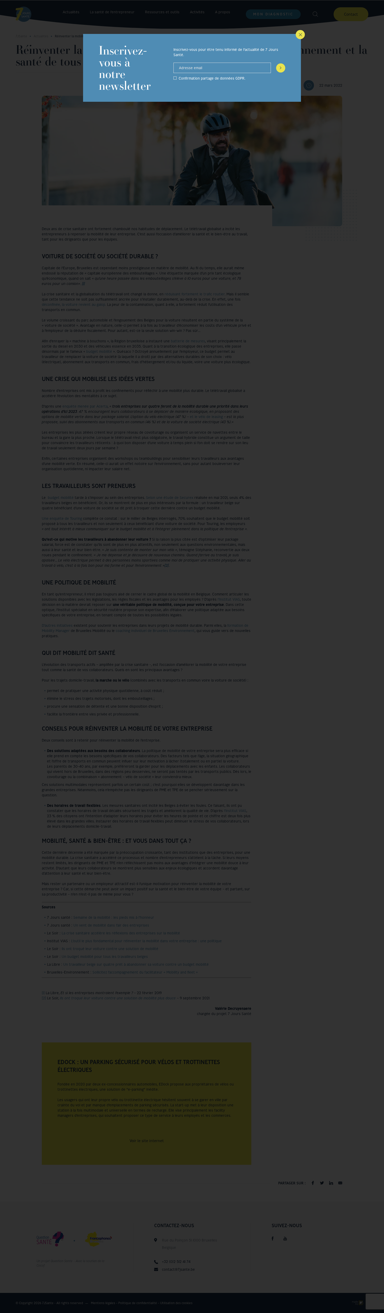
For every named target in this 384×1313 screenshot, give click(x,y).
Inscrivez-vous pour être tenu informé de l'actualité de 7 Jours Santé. (225, 52)
